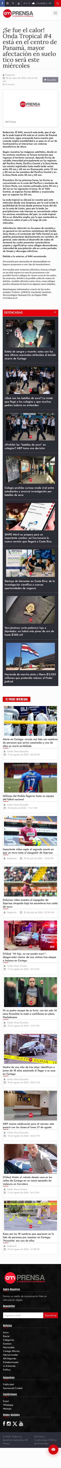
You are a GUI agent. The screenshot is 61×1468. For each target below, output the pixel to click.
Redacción (10, 75)
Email (6, 1401)
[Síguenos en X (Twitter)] (13, 3)
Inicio (6, 1332)
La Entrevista (9, 1366)
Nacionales (8, 1347)
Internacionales (10, 1354)
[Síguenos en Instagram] (7, 3)
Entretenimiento (10, 1362)
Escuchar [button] (51, 79)
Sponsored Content (12, 1388)
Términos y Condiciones (40, 1438)
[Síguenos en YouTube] (18, 3)
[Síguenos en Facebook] (2, 3)
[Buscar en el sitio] (58, 3)
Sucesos (7, 1343)
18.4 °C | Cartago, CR (37, 3)
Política (7, 1369)
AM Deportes (9, 1358)
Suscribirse (50, 1315)
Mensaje (7, 1408)
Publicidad (8, 1384)
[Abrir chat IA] (53, 1449)
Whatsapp (8, 1405)
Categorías (8, 1340)
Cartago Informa (11, 1351)
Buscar (6, 1336)
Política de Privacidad (45, 1441)
